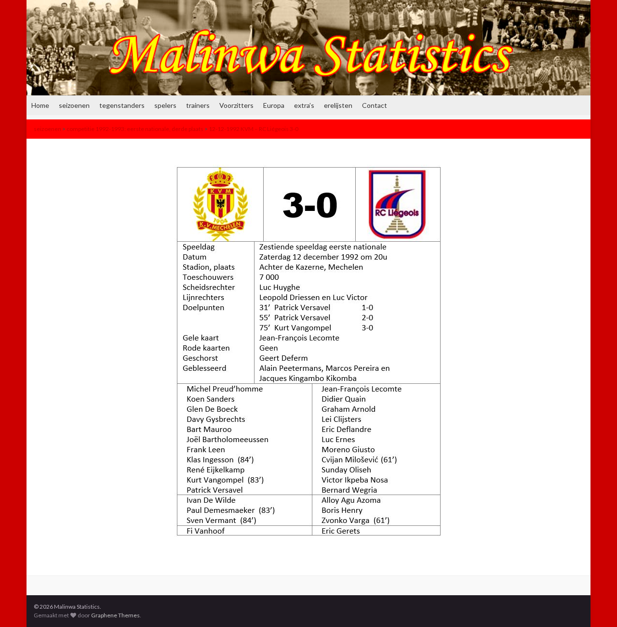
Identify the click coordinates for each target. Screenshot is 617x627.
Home (40, 105)
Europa (273, 105)
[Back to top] (595, 605)
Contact (374, 105)
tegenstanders (122, 105)
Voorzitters (236, 105)
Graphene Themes (115, 615)
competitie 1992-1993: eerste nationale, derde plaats (135, 128)
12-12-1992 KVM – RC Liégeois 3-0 (253, 128)
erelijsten (338, 105)
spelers (165, 105)
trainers (198, 105)
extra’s (304, 105)
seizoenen (74, 105)
